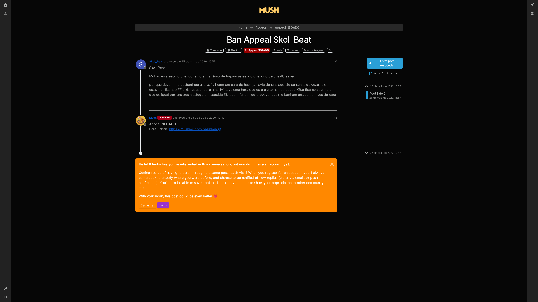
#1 (335, 61)
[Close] (332, 164)
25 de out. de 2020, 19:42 (207, 117)
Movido (235, 50)
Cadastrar (147, 205)
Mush (153, 117)
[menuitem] (532, 5)
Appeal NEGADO (258, 50)
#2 (335, 117)
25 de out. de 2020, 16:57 (198, 61)
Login (163, 205)
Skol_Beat (156, 61)
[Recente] (5, 13)
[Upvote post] (318, 105)
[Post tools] (333, 105)
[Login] (532, 5)
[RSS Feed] (330, 50)
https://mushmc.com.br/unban (193, 129)
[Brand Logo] (269, 10)
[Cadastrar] (532, 13)
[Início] (5, 5)
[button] (5, 288)
